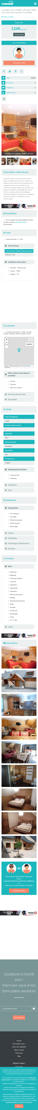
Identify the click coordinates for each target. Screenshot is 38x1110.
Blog (19, 1056)
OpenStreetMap (26, 366)
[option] (12, 161)
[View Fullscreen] (6, 346)
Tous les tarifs (19, 34)
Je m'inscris (20, 1017)
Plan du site (19, 1053)
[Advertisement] (19, 301)
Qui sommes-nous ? (19, 1044)
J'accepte (19, 1106)
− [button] (6, 342)
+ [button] (6, 339)
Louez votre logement (19, 1047)
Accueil (19, 1041)
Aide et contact (19, 1050)
